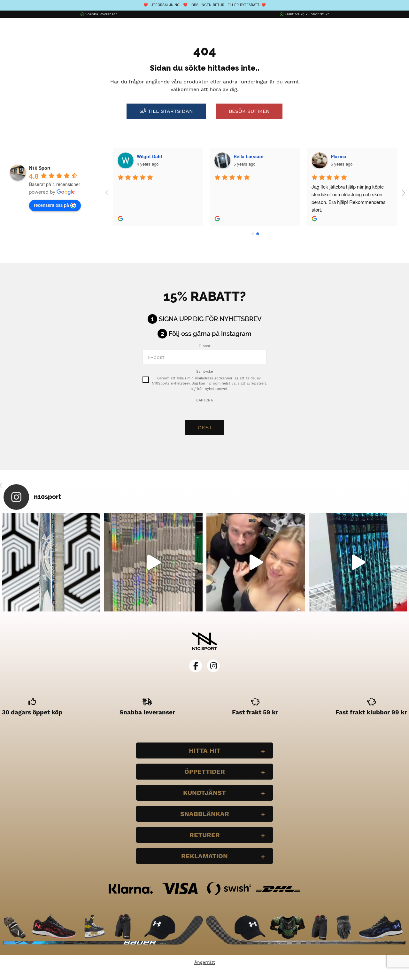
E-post (205, 346)
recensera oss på (51, 205)
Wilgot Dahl (149, 156)
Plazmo (338, 156)
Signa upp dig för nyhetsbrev (210, 319)
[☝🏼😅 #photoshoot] (255, 562)
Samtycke (204, 371)
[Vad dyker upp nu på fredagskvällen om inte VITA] (153, 562)
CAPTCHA (204, 400)
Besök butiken (249, 111)
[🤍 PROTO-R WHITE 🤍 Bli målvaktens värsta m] (51, 562)
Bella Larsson (249, 156)
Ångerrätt (204, 962)
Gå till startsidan (166, 111)
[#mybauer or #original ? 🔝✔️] (358, 562)
